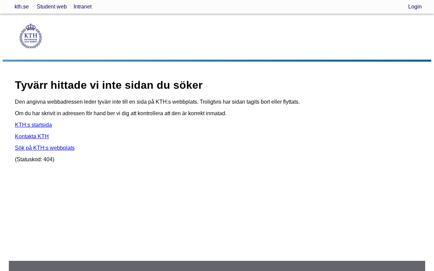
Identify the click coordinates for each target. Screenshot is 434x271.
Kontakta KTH (32, 136)
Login (415, 6)
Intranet (83, 6)
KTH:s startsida (33, 125)
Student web (52, 6)
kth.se (22, 6)
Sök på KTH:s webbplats (45, 148)
